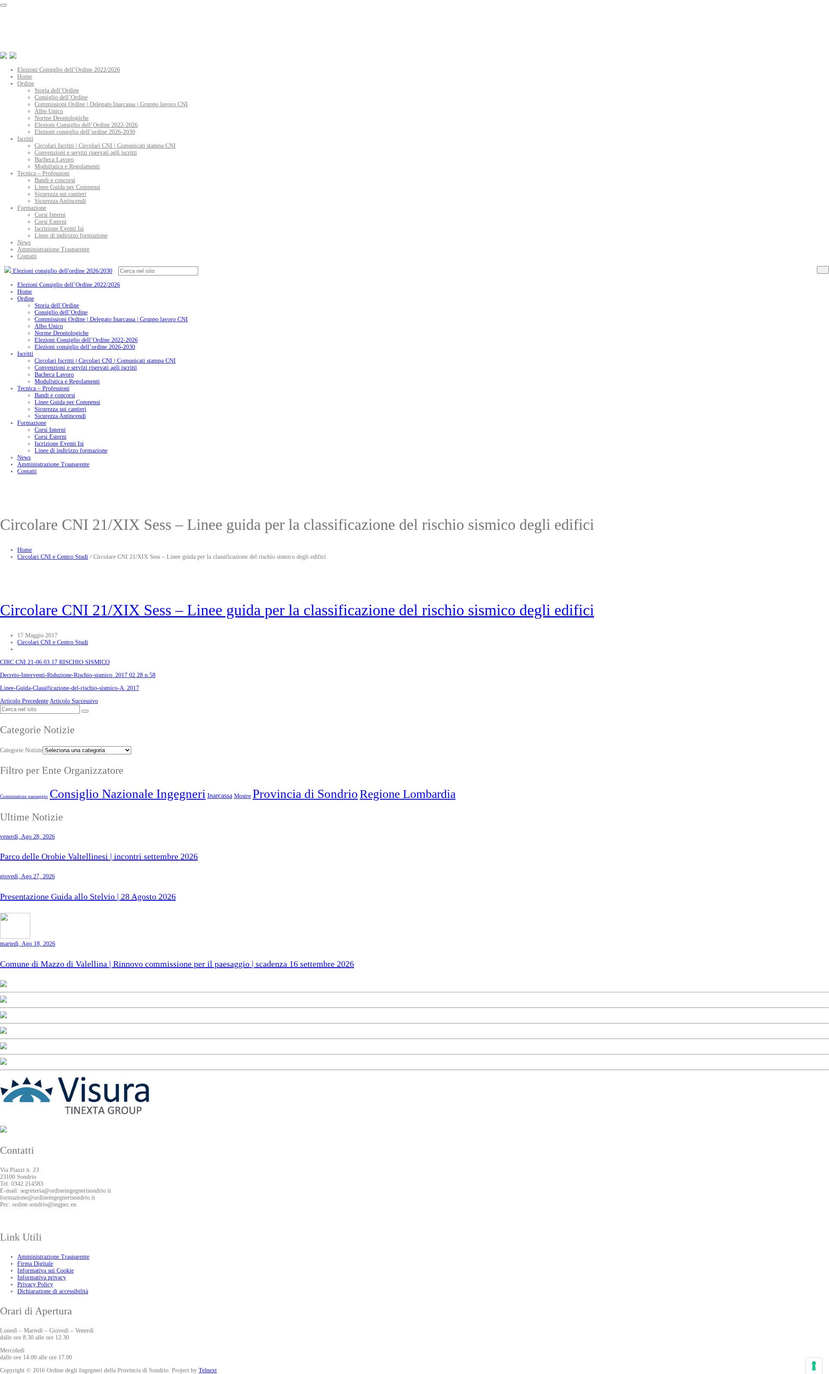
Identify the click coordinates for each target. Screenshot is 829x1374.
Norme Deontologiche (62, 118)
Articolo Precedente (24, 701)
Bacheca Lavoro (54, 159)
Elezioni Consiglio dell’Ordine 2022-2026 (86, 125)
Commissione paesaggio (24, 796)
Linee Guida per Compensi (67, 187)
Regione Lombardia (408, 794)
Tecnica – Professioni (43, 173)
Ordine (25, 83)
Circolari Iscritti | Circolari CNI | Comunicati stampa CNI (105, 145)
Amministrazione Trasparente (53, 249)
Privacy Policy (35, 1284)
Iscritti (25, 139)
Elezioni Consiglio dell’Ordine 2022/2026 (68, 69)
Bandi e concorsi (55, 180)
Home (24, 76)
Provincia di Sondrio (305, 794)
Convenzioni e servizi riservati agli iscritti (86, 152)
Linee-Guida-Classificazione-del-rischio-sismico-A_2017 (69, 688)
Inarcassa (219, 795)
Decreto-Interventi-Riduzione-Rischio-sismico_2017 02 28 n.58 (77, 675)
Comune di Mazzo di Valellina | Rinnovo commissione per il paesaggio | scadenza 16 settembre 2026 (177, 964)
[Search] (823, 270)
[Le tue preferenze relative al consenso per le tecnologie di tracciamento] (814, 1366)
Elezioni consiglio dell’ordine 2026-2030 (85, 132)
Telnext (208, 1370)
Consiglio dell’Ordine (61, 97)
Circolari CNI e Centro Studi (52, 557)
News (24, 242)
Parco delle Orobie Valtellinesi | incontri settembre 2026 (99, 856)
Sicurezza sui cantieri (60, 194)
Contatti (27, 256)
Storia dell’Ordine (57, 90)
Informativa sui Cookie (45, 1270)
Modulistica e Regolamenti (67, 166)
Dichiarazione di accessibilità (52, 1291)
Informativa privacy (41, 1277)
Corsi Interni (50, 215)
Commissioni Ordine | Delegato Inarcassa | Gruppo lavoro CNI (111, 104)
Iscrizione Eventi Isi (59, 228)
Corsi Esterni (50, 221)
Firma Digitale (35, 1263)
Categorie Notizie (21, 750)
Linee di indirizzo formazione (71, 235)
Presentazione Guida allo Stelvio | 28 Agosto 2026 (88, 896)
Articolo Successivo (74, 701)
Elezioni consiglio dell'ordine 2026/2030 (61, 271)
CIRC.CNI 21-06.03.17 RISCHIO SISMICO (55, 662)
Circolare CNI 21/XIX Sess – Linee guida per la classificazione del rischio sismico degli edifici (297, 610)
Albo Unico (49, 111)
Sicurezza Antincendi (60, 201)
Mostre (242, 795)
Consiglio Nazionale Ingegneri (128, 794)
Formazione (31, 208)
